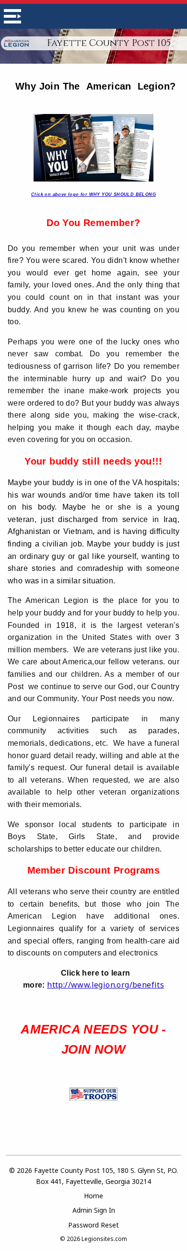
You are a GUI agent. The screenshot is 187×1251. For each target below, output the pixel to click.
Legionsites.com (104, 1239)
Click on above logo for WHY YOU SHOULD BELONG (93, 194)
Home (93, 1195)
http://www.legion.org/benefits (105, 984)
